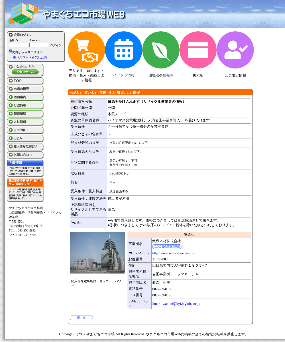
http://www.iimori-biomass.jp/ (173, 253)
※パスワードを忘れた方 (30, 57)
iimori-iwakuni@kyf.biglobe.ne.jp (176, 304)
